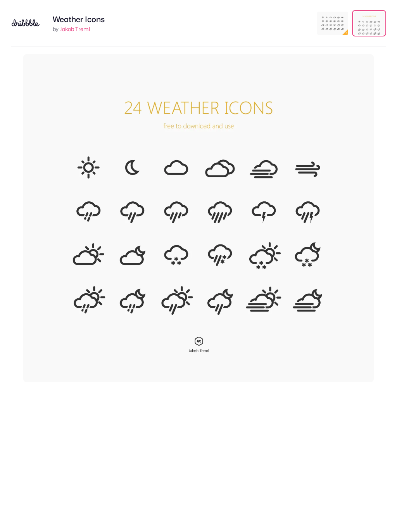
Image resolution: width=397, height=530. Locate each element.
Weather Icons (79, 19)
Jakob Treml (75, 29)
